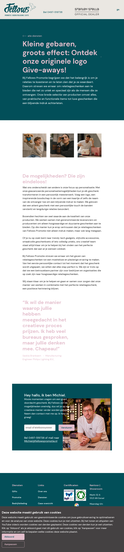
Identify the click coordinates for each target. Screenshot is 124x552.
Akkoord (9, 536)
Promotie (16, 497)
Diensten (42, 497)
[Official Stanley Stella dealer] (87, 11)
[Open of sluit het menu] (118, 10)
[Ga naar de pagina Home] (19, 9)
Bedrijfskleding (19, 503)
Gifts (14, 491)
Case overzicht (45, 503)
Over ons (42, 491)
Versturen (66, 427)
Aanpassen (10, 544)
